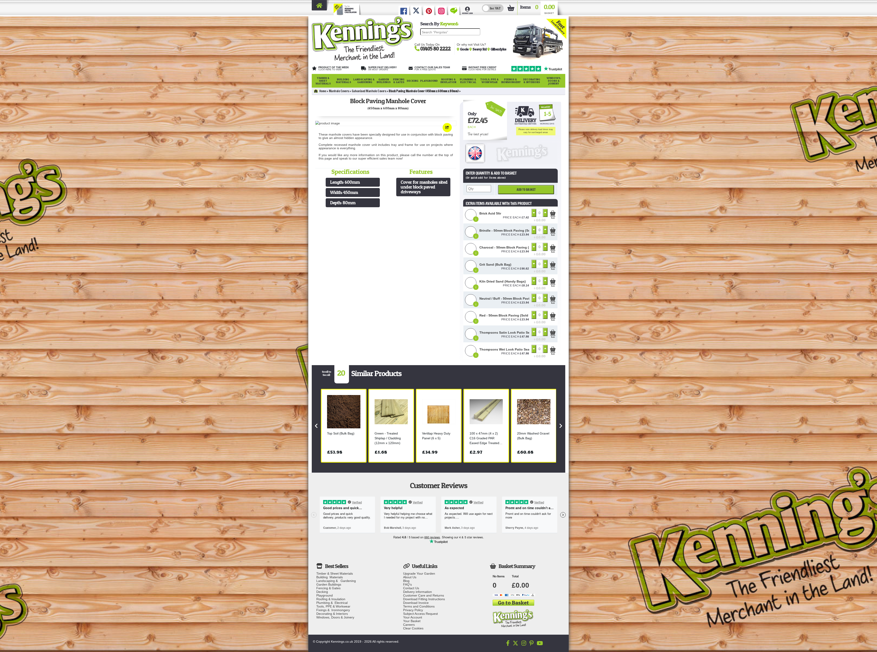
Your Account (412, 617)
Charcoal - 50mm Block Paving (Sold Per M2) (514, 247)
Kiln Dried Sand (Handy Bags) (502, 281)
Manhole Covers (339, 91)
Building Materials (343, 81)
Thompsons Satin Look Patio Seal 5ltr (508, 332)
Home (322, 91)
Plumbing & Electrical (468, 81)
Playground (429, 80)
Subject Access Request (420, 613)
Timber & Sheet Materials (323, 80)
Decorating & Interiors (531, 81)
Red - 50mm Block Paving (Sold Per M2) (510, 315)
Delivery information (417, 592)
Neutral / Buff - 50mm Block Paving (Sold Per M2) (517, 298)
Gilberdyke (498, 49)
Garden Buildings (384, 81)
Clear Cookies (413, 628)
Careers (409, 624)
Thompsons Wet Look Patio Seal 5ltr (507, 349)
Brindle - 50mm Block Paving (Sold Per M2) (512, 230)
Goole (464, 49)
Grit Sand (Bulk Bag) (495, 264)
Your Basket (411, 621)
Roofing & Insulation (448, 81)
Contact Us (411, 588)
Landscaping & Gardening (364, 81)
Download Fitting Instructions (424, 599)
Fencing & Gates (398, 81)
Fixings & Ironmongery (510, 81)
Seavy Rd (480, 49)
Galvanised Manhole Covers (369, 91)
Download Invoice (416, 603)
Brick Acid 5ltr (490, 213)
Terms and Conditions (419, 606)
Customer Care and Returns (423, 595)
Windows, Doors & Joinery (554, 80)
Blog (406, 581)
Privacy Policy (413, 610)
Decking (412, 80)
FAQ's (407, 584)
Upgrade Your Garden (419, 573)
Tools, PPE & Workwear (489, 81)
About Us (409, 577)
